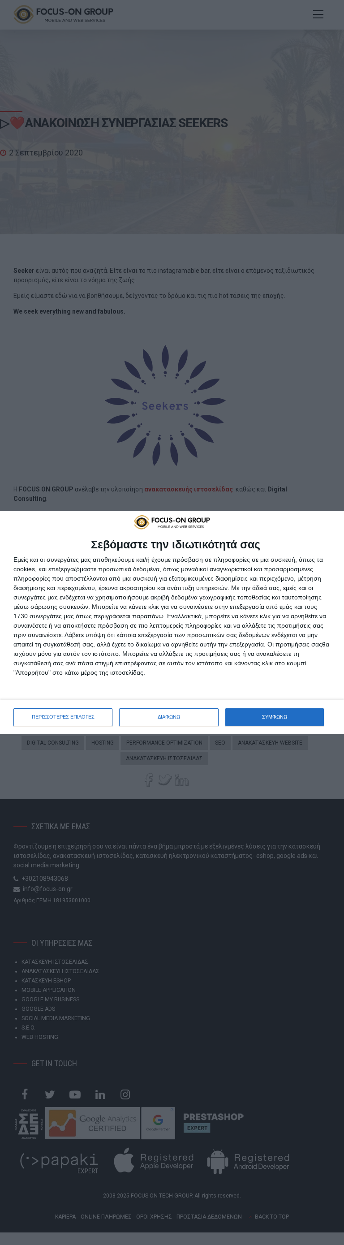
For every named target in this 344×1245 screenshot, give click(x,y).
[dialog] (172, 622)
